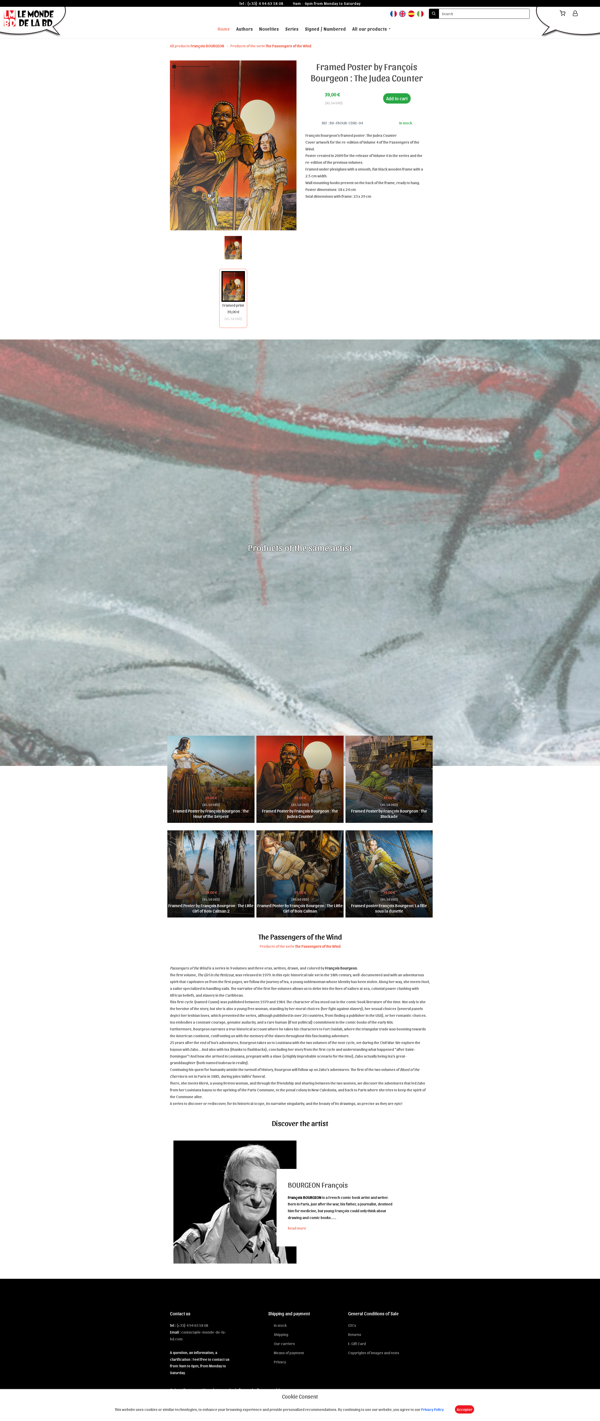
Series (292, 29)
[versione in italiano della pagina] (420, 13)
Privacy (280, 1361)
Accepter (464, 1409)
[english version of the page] (402, 13)
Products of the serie (270, 45)
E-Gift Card (357, 1343)
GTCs (352, 1325)
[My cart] (564, 13)
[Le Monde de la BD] (33, 21)
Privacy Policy (432, 1409)
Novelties (269, 29)
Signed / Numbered (325, 29)
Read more (297, 1228)
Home (224, 29)
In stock (280, 1325)
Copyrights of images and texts (373, 1352)
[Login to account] (575, 13)
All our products (369, 29)
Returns (354, 1334)
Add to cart (397, 98)
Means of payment (289, 1352)
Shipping (281, 1334)
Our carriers (284, 1343)
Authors (244, 29)
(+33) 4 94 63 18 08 (265, 3)
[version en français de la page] (393, 13)
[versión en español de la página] (411, 13)
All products (197, 45)
